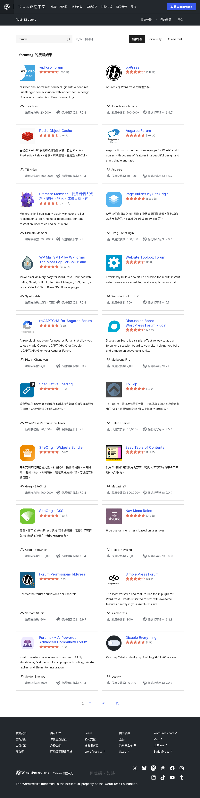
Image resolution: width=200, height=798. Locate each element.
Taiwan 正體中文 (63, 773)
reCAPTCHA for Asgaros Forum (65, 321)
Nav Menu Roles (139, 511)
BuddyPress (163, 751)
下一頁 (115, 703)
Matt (158, 739)
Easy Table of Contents (145, 447)
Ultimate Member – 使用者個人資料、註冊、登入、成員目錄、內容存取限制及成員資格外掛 (66, 196)
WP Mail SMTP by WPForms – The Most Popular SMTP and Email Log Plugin (63, 259)
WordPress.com (165, 733)
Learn (88, 733)
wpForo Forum (51, 67)
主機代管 (21, 745)
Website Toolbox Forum (145, 257)
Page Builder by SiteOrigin (147, 194)
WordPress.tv (95, 751)
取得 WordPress (181, 6)
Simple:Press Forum (142, 574)
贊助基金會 (127, 745)
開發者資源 (91, 745)
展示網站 (55, 733)
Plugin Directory (26, 19)
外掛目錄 (55, 745)
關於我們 (21, 733)
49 (104, 703)
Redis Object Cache (55, 131)
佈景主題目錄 (58, 739)
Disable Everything (141, 638)
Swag (124, 751)
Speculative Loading (56, 384)
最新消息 (21, 739)
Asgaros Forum (138, 131)
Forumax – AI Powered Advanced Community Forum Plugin (63, 640)
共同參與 (124, 733)
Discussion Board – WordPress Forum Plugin (146, 323)
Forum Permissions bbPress (62, 574)
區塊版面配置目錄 (61, 751)
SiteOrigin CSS (51, 511)
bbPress (132, 67)
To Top (131, 384)
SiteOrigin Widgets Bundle (61, 447)
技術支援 (90, 739)
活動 (122, 739)
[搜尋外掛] (68, 39)
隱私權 (20, 751)
